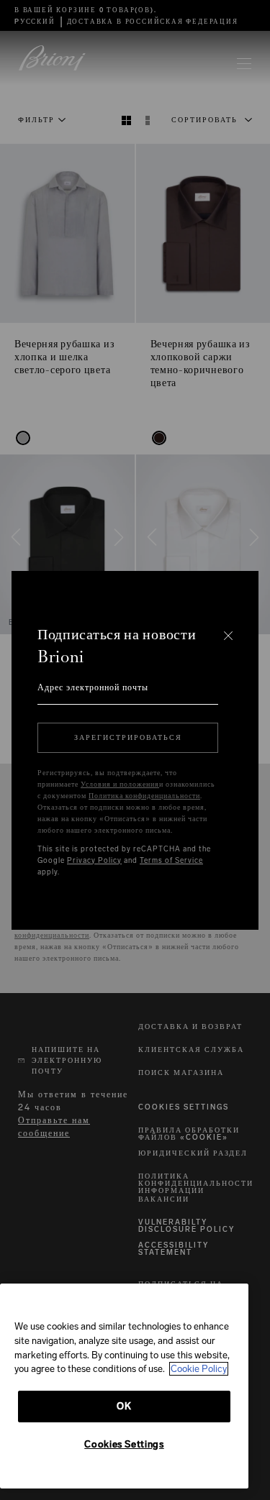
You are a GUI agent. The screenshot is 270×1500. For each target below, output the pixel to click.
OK (124, 1406)
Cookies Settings (124, 1444)
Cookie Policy (199, 1368)
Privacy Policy (94, 860)
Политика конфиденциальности (144, 796)
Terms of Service (171, 860)
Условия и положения (120, 784)
